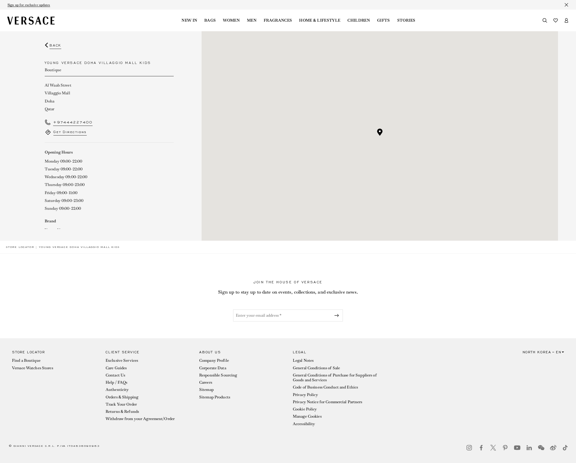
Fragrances (278, 20)
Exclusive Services (122, 360)
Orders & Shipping (122, 397)
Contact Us (115, 375)
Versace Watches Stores (32, 367)
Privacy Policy (305, 394)
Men (251, 20)
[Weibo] (553, 447)
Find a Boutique (26, 360)
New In (189, 20)
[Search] (544, 20)
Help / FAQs (116, 382)
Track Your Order (121, 404)
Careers (205, 382)
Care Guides (116, 367)
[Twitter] (493, 447)
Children (358, 20)
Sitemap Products (214, 397)
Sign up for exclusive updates (29, 5)
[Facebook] (481, 447)
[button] (379, 132)
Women (231, 20)
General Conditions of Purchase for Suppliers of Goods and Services (335, 377)
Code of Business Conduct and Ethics (325, 387)
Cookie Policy (305, 409)
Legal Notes (303, 360)
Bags (210, 20)
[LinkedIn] (529, 447)
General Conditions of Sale (316, 367)
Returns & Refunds (122, 411)
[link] (20, 246)
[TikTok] (565, 447)
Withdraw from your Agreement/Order (140, 418)
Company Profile (214, 360)
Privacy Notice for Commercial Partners (327, 401)
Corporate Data (212, 367)
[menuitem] (189, 20)
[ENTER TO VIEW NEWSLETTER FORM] (338, 315)
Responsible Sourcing (218, 375)
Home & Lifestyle (319, 20)
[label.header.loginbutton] (566, 20)
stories (406, 20)
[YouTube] (517, 447)
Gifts (383, 20)
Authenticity (117, 389)
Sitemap (206, 389)
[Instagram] (469, 447)
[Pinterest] (505, 447)
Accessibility (304, 423)
